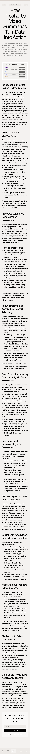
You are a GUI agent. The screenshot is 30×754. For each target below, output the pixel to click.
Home (8, 741)
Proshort (5, 224)
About (13, 741)
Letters (17, 741)
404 (22, 741)
